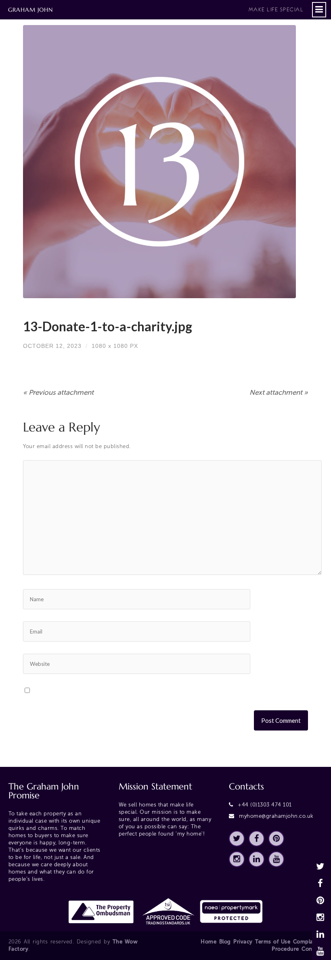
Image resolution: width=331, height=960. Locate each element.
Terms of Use (272, 942)
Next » (278, 392)
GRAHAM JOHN (156, 9)
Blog (225, 942)
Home (208, 942)
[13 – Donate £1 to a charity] (165, 161)
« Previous (58, 392)
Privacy (243, 942)
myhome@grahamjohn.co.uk (276, 816)
